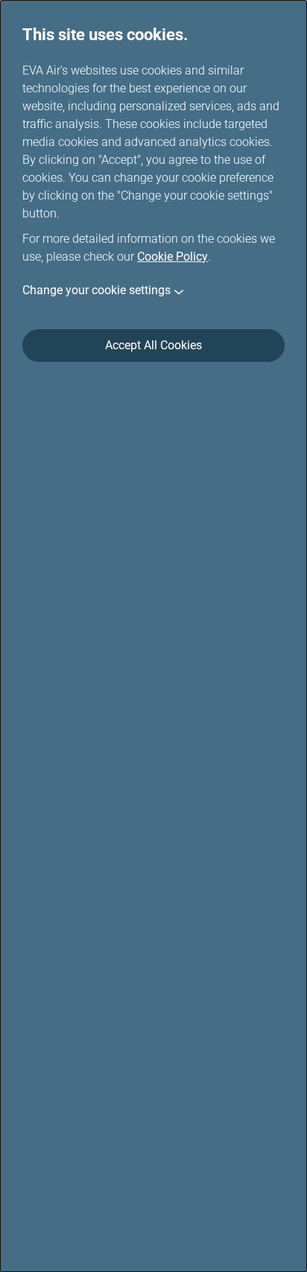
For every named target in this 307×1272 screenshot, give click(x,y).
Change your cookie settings (96, 290)
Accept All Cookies (153, 345)
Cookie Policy (172, 256)
